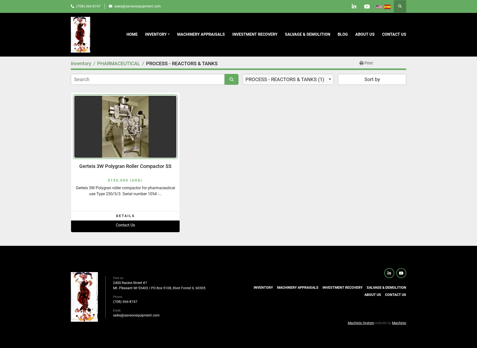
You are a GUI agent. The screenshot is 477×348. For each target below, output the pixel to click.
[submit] (231, 79)
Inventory (156, 34)
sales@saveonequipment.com (137, 6)
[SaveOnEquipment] (84, 297)
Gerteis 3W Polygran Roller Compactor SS (125, 166)
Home (132, 34)
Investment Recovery (255, 34)
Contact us (394, 34)
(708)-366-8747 (88, 6)
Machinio (399, 323)
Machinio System (361, 323)
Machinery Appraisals (201, 34)
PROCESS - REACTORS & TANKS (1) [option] (284, 79)
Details (125, 216)
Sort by (372, 79)
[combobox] (288, 79)
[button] (157, 34)
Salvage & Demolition (307, 34)
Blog (343, 34)
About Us (365, 34)
